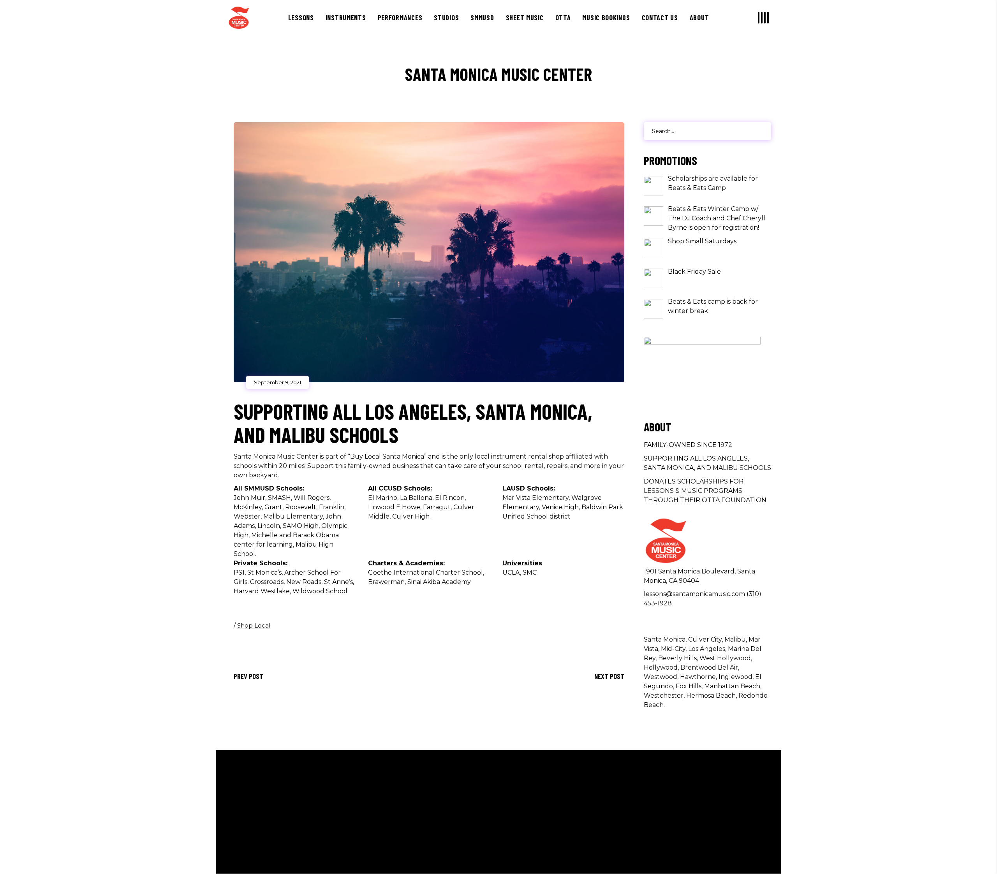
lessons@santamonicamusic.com (694, 594)
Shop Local (253, 625)
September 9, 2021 (277, 382)
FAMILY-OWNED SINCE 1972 (688, 444)
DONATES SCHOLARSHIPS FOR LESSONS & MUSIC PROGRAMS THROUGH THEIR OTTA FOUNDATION (705, 491)
